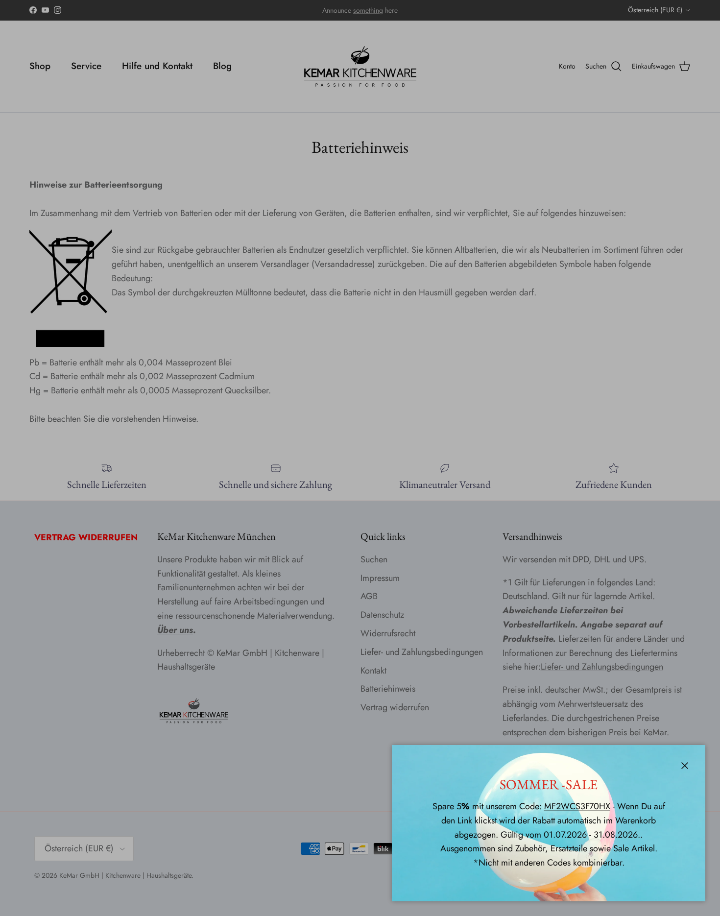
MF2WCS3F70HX (577, 806)
